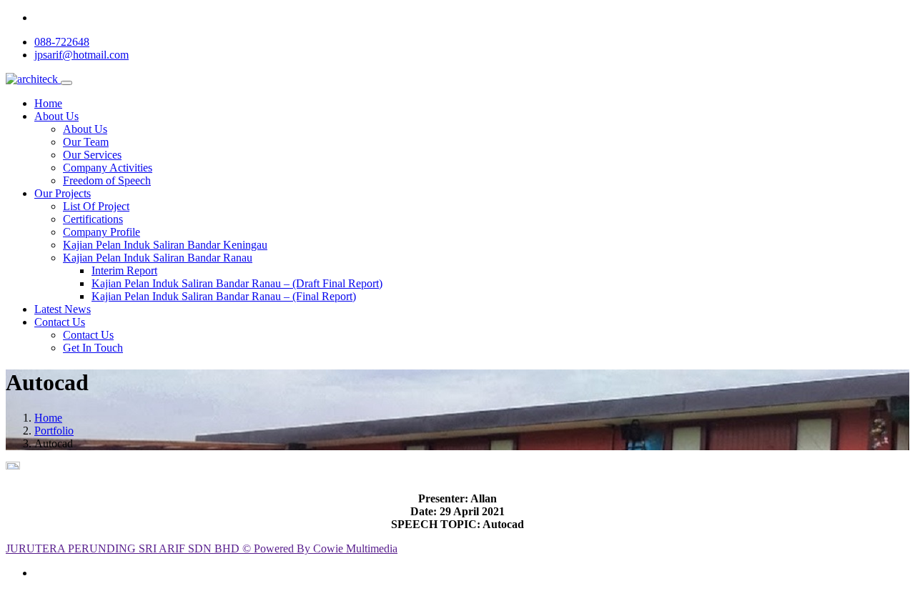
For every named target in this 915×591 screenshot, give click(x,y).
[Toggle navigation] (66, 83)
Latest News (62, 309)
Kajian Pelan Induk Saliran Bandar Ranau (157, 258)
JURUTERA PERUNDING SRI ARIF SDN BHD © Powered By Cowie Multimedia (201, 548)
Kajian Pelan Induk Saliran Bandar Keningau (165, 245)
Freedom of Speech (107, 180)
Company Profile (101, 232)
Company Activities (107, 168)
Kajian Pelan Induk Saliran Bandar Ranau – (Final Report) (224, 296)
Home (48, 103)
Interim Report (124, 270)
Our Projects (62, 193)
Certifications (93, 219)
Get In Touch (93, 348)
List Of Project (96, 206)
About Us (56, 116)
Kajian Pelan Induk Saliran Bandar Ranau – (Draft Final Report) (237, 283)
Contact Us (59, 322)
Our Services (92, 155)
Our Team (86, 142)
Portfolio (54, 430)
